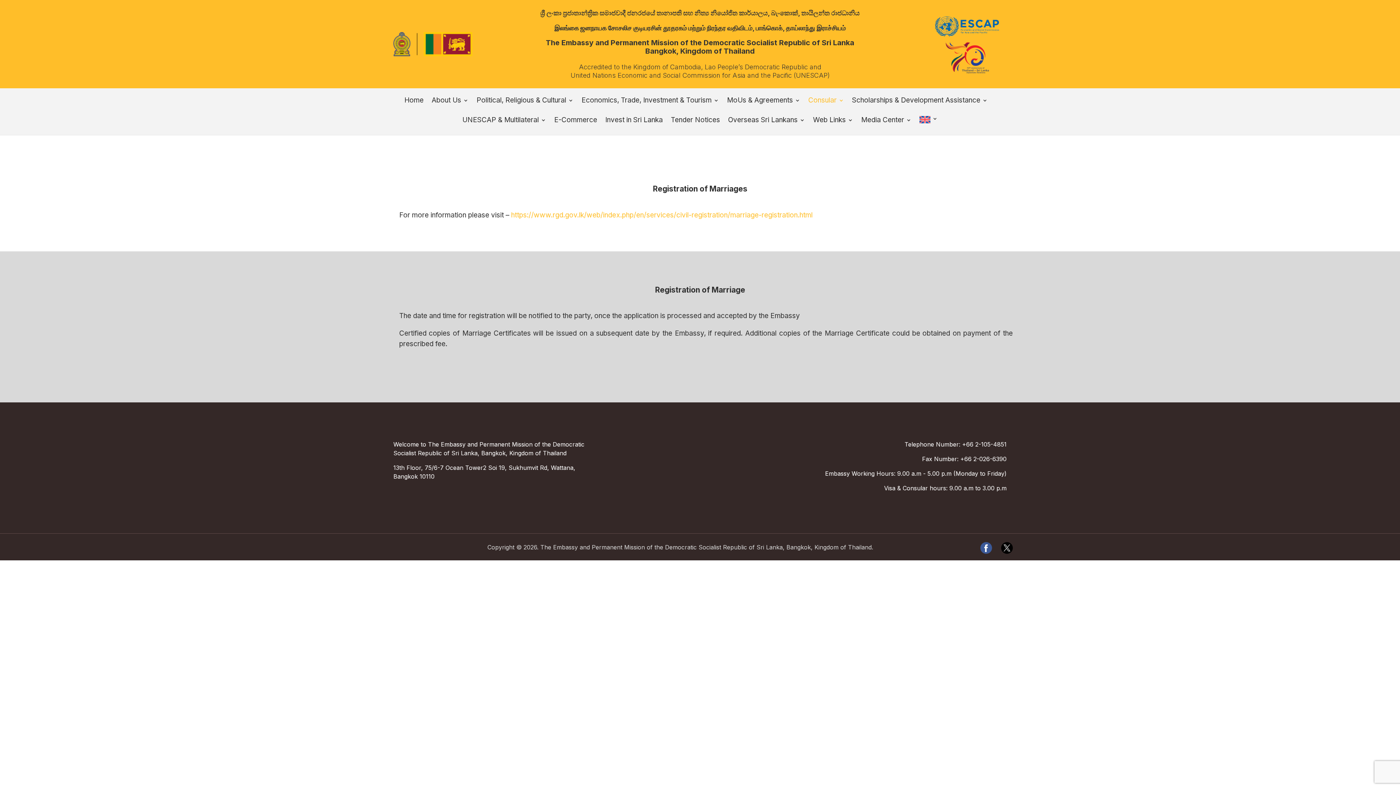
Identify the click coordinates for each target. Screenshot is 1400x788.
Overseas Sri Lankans (763, 120)
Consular (822, 101)
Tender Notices (695, 120)
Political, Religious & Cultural (521, 101)
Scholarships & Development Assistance (916, 101)
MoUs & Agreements (760, 101)
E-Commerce (575, 120)
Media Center (882, 120)
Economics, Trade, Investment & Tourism (647, 101)
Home (414, 101)
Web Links (829, 120)
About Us (446, 101)
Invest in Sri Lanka (634, 120)
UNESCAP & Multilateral (500, 120)
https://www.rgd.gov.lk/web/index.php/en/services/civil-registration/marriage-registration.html (662, 215)
